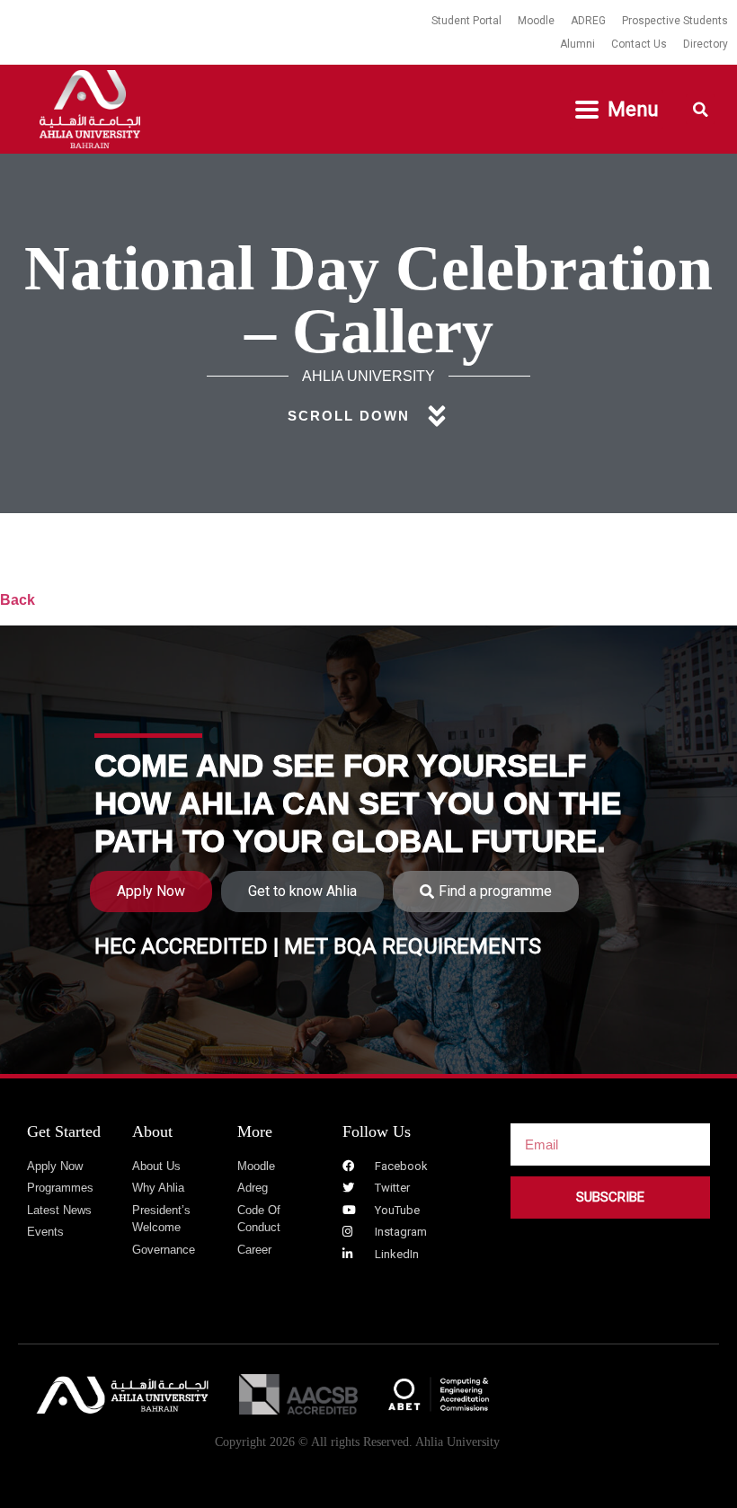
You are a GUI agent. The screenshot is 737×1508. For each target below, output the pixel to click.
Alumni (577, 44)
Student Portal (466, 20)
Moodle (536, 20)
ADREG (588, 20)
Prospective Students (675, 20)
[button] (616, 109)
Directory (705, 44)
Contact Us (639, 44)
